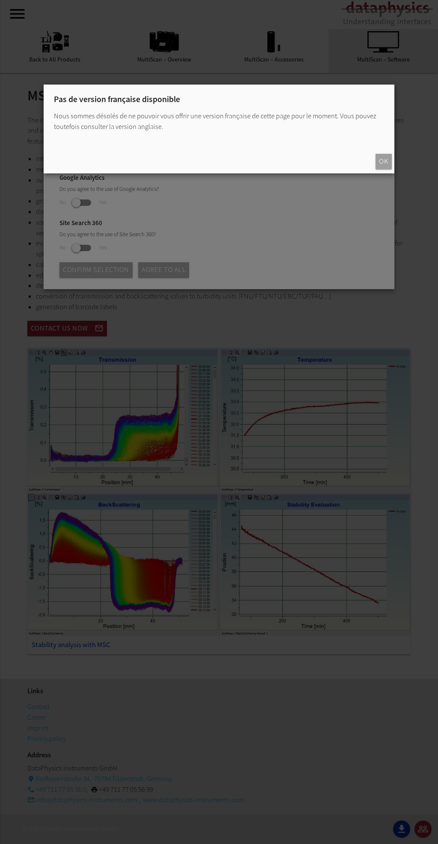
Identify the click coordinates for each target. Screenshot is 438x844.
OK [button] (383, 161)
